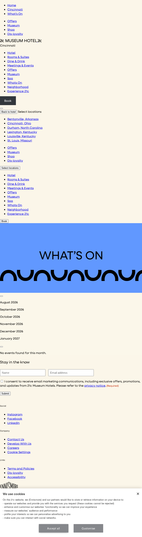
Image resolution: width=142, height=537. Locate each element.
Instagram (14, 414)
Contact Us (15, 439)
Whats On (14, 82)
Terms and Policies (20, 468)
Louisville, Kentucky (21, 136)
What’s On (15, 14)
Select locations (10, 168)
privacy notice (94, 385)
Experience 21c (18, 91)
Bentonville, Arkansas (22, 119)
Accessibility (16, 477)
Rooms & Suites (18, 57)
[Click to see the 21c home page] (21, 41)
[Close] (138, 494)
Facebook (14, 418)
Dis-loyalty (15, 34)
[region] (71, 512)
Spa (10, 78)
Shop (11, 29)
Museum (13, 25)
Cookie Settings (18, 452)
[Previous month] (1, 296)
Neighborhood (17, 87)
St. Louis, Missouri (19, 140)
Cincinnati (15, 9)
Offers (12, 21)
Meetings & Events (20, 65)
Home (11, 5)
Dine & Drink (16, 61)
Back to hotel (8, 111)
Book (7, 101)
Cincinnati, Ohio (19, 123)
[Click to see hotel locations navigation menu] (1, 108)
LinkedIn (13, 423)
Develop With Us (19, 443)
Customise (88, 528)
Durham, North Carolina (25, 127)
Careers (13, 448)
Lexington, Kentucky (22, 132)
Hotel (11, 52)
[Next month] (1, 346)
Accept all (53, 528)
